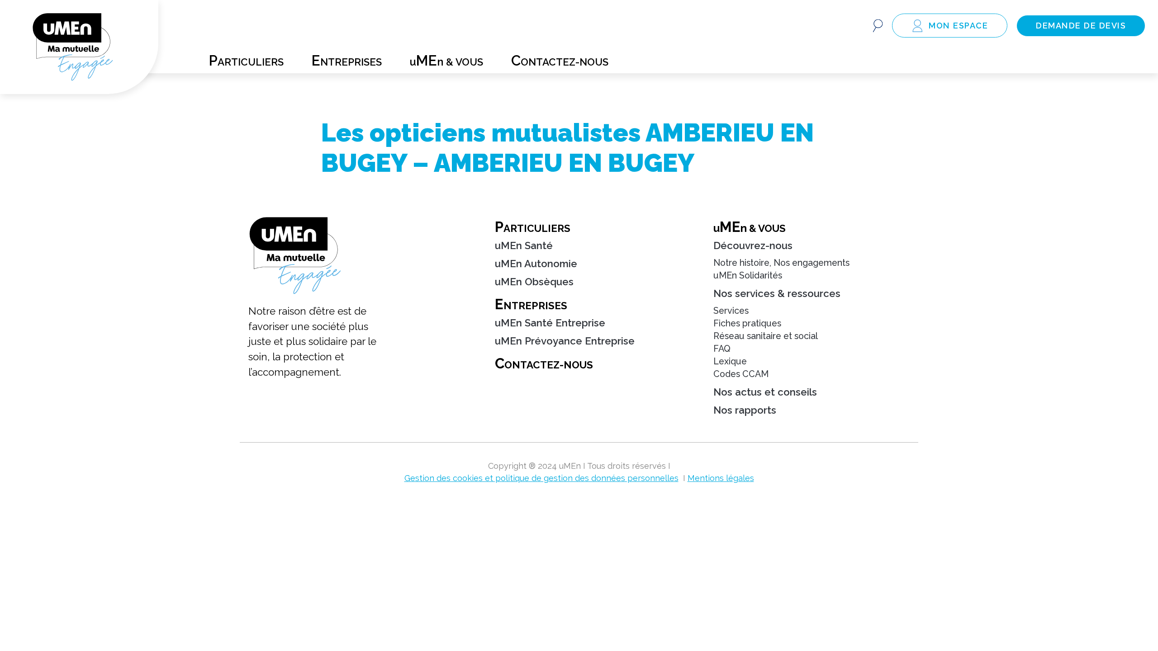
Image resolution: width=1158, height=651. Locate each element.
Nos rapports (744, 410)
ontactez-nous (559, 58)
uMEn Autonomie (536, 263)
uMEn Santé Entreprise (550, 323)
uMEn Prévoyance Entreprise (565, 341)
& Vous (749, 227)
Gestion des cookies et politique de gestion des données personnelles (541, 478)
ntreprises (347, 58)
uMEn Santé (524, 245)
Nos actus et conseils (765, 392)
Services (731, 311)
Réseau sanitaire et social (765, 336)
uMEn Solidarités (747, 275)
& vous (446, 58)
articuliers (246, 58)
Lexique (730, 361)
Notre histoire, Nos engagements (781, 263)
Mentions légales (721, 478)
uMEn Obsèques (534, 282)
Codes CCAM (741, 374)
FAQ (722, 349)
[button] (878, 26)
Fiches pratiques (747, 323)
